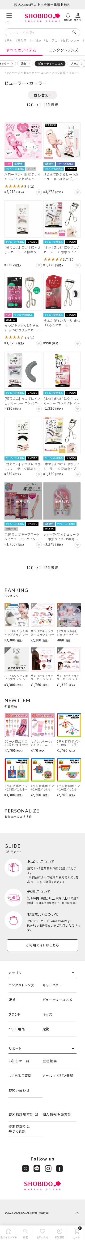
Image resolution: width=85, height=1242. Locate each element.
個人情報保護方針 (57, 1114)
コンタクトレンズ (64, 50)
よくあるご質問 (20, 1075)
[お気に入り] (42, 1233)
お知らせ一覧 (18, 1060)
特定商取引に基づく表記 (19, 1129)
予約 (9, 40)
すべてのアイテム (21, 50)
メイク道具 (59, 72)
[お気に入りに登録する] (39, 192)
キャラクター (52, 985)
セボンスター (71, 40)
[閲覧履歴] (59, 1233)
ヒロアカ (52, 40)
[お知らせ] (68, 16)
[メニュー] (9, 17)
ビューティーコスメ (57, 999)
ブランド (14, 1014)
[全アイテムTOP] (8, 1233)
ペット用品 (16, 1029)
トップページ (12, 72)
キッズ (47, 1014)
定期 (46, 1029)
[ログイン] (78, 16)
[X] (25, 1168)
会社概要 (49, 1060)
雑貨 (24, 63)
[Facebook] (59, 1168)
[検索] (25, 1233)
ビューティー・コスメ (36, 72)
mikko (36, 40)
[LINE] (37, 1168)
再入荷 (22, 40)
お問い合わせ (19, 1090)
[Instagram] (48, 1168)
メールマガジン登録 (58, 1075)
